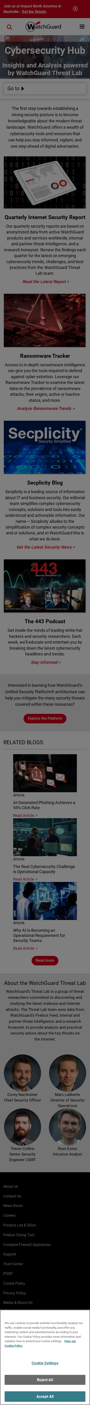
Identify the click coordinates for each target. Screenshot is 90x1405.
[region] (45, 1357)
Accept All (45, 1396)
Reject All (45, 1380)
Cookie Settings (45, 1363)
